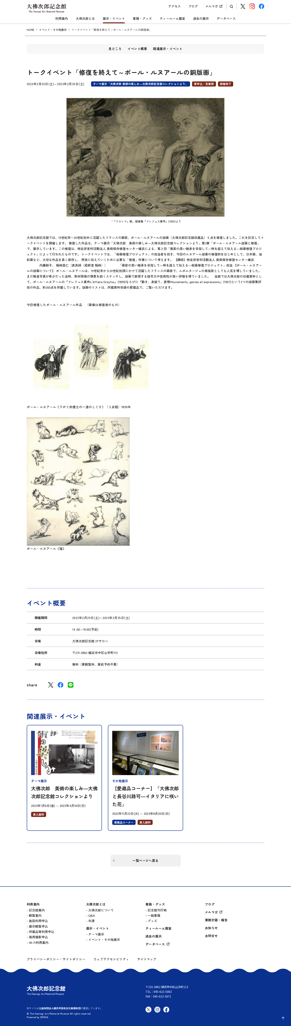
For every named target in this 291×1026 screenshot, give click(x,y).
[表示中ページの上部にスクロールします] (283, 1018)
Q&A (91, 915)
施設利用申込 (38, 920)
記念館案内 (37, 910)
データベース (226, 18)
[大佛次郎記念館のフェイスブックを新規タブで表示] (166, 1013)
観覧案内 (35, 915)
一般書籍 (154, 915)
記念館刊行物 (157, 910)
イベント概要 (137, 48)
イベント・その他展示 (53, 30)
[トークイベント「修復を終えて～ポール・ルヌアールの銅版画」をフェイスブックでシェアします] (60, 685)
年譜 (91, 920)
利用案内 (61, 18)
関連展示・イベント (167, 48)
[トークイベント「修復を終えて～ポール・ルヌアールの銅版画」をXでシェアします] (50, 685)
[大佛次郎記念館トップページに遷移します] (46, 8)
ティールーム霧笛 (172, 18)
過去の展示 (201, 18)
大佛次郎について (101, 910)
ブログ (193, 6)
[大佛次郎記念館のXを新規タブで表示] (148, 1010)
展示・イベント (114, 18)
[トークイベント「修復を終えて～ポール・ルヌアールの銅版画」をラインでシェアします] (70, 685)
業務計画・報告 (216, 920)
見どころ (115, 48)
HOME (30, 30)
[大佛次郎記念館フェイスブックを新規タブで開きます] (261, 6)
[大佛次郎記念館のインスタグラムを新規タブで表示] (157, 1013)
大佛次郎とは (85, 18)
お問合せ (211, 936)
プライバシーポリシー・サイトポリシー (56, 959)
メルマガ (211, 6)
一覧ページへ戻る (145, 860)
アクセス (174, 6)
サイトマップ (146, 959)
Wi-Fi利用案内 (38, 942)
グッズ (152, 920)
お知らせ (211, 928)
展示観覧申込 (38, 926)
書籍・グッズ (142, 18)
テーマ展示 (96, 934)
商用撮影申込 (38, 937)
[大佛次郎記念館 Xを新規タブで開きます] (243, 6)
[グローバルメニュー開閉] (145, 15)
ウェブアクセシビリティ (111, 959)
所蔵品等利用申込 (41, 931)
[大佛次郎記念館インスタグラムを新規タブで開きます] (252, 6)
